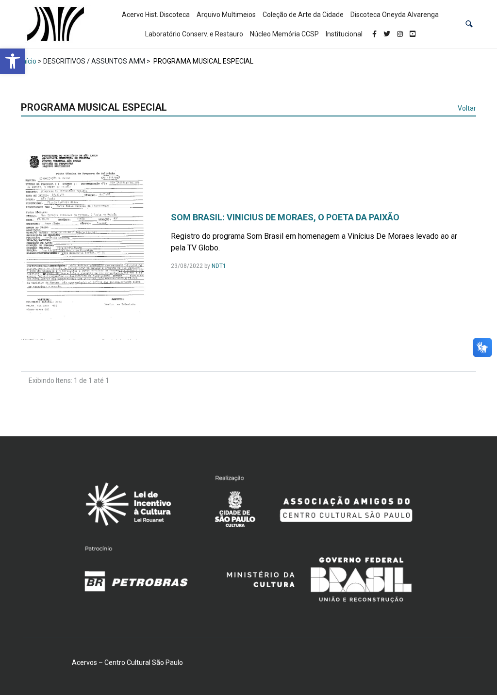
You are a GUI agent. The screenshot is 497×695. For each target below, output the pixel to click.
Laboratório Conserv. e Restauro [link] (194, 34)
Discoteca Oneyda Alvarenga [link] (394, 14)
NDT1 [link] (219, 266)
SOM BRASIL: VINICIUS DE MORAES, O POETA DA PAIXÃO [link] (285, 217)
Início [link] (28, 61)
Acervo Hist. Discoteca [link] (156, 14)
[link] (12, 61)
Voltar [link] (467, 108)
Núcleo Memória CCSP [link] (284, 34)
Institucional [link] (344, 34)
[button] (469, 24)
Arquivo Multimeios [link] (226, 14)
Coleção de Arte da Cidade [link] (303, 14)
